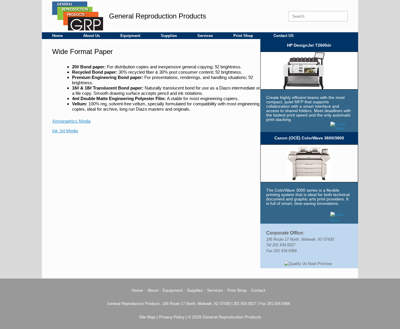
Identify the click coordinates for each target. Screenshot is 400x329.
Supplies (169, 35)
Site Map (147, 317)
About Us (91, 35)
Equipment (130, 35)
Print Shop (243, 35)
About (152, 290)
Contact (258, 290)
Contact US (283, 35)
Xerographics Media (71, 121)
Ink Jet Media (65, 130)
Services (205, 35)
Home (57, 35)
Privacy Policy (171, 317)
